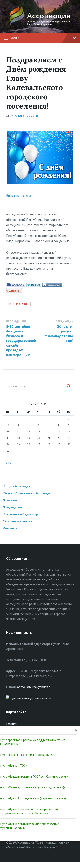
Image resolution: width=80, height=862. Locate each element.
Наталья (16, 116)
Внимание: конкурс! (19, 196)
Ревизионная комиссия (17, 521)
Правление (10, 500)
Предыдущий (16, 321)
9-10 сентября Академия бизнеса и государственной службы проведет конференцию (21, 340)
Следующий (64, 321)
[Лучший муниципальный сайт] (29, 698)
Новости (31, 116)
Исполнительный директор (20, 514)
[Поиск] (68, 386)
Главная (11, 724)
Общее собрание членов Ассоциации (27, 493)
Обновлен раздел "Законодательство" (59, 333)
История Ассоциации (16, 486)
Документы (10, 528)
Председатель (12, 507)
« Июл (10, 463)
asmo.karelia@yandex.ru (34, 687)
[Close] (76, 730)
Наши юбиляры (18, 304)
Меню (14, 37)
